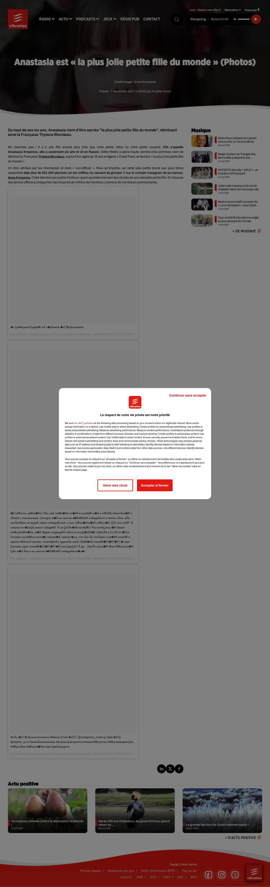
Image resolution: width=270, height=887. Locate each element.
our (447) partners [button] (83, 423)
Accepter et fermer (155, 485)
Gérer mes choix (115, 485)
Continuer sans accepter (187, 395)
